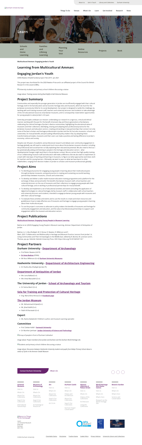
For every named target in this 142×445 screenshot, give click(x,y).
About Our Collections (21, 396)
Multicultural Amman (52, 19)
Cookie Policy (84, 436)
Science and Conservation (116, 398)
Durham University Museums (51, 258)
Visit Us (19, 389)
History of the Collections (84, 398)
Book (119, 50)
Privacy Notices (96, 436)
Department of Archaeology (59, 248)
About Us (82, 2)
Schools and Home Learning (24, 50)
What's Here (100, 397)
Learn (97, 11)
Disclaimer (62, 436)
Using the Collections (84, 405)
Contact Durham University (31, 371)
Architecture (84, 402)
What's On (87, 11)
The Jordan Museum (29, 300)
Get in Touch (92, 2)
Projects (41, 19)
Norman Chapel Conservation (70, 409)
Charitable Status (51, 436)
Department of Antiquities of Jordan (39, 271)
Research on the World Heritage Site (101, 401)
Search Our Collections (21, 401)
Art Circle (52, 403)
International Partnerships (21, 405)
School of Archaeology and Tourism (69, 283)
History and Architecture (69, 395)
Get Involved (107, 11)
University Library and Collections (114, 436)
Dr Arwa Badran (27, 255)
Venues (76, 11)
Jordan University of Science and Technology (55, 330)
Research (119, 11)
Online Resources (83, 50)
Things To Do (65, 11)
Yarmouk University (43, 327)
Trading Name (73, 436)
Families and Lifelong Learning (43, 50)
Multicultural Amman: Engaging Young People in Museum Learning (43, 220)
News (129, 11)
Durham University (123, 2)
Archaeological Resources (38, 405)
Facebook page (48, 296)
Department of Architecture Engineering (70, 263)
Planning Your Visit (63, 50)
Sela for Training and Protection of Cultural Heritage (48, 291)
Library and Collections (106, 2)
